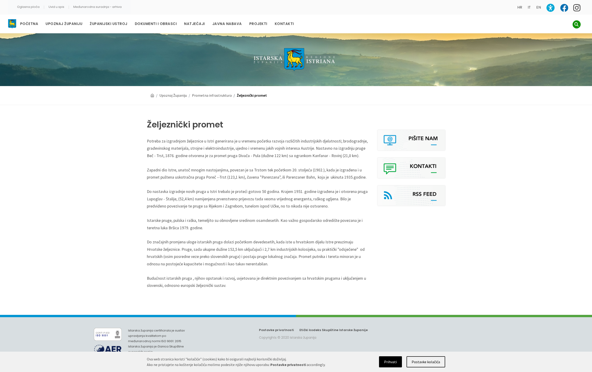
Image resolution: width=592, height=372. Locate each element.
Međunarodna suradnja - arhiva (97, 7)
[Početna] (152, 95)
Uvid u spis (56, 7)
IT (529, 7)
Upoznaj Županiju (173, 95)
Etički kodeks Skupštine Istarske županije (333, 330)
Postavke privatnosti (276, 330)
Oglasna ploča (28, 7)
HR (519, 7)
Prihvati (390, 362)
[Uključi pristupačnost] (550, 8)
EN (538, 7)
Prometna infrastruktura (212, 95)
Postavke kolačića (426, 362)
